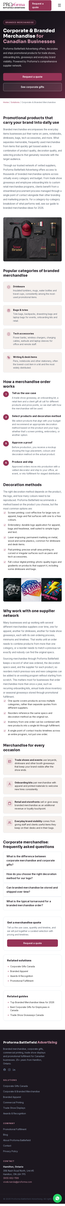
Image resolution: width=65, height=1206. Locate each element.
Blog (5, 1134)
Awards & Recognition (21, 976)
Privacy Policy (10, 1151)
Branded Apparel (19, 971)
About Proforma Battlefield (17, 1140)
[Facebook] (4, 1070)
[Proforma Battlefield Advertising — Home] (14, 5)
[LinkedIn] (14, 1070)
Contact (7, 1145)
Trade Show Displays (14, 1107)
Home (6, 102)
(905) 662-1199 (11, 1178)
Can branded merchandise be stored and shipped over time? (32, 889)
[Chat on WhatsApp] (57, 1198)
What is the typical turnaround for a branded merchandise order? (28, 903)
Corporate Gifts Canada (22, 966)
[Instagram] (9, 1070)
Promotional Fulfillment (21, 980)
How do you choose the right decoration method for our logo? (31, 876)
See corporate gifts (32, 87)
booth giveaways (45, 763)
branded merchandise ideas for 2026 (23, 207)
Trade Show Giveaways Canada (27, 1015)
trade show (45, 688)
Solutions (15, 102)
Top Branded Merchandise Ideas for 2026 (32, 1002)
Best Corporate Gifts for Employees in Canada (30, 1009)
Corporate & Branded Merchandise (21, 1091)
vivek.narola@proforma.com (17, 1182)
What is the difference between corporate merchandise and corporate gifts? (30, 860)
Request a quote (38, 5)
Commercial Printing (13, 1102)
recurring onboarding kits (16, 688)
